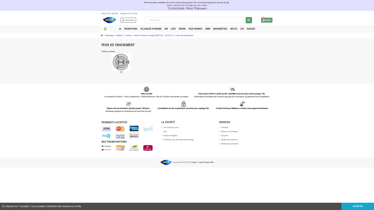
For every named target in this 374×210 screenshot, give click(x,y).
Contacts (224, 127)
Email (189, 8)
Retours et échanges (229, 131)
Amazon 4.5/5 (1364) (128, 13)
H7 (121, 72)
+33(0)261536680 (176, 8)
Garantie (224, 135)
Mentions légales (170, 135)
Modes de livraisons (229, 140)
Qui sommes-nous (171, 127)
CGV (165, 131)
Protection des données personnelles (178, 140)
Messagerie (200, 8)
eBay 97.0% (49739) (110, 13)
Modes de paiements (229, 144)
